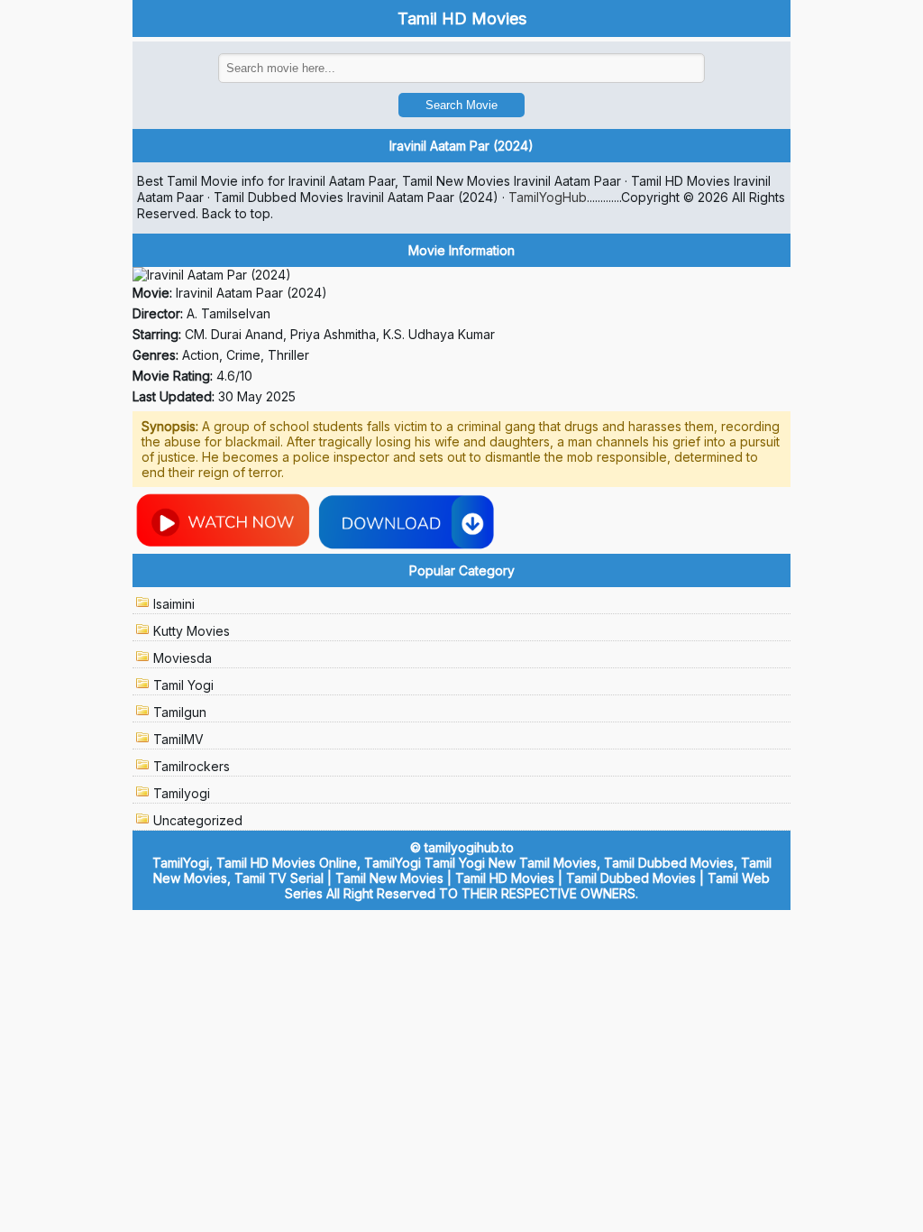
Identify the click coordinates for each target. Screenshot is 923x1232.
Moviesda (182, 658)
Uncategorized (197, 820)
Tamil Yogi (183, 685)
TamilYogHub (547, 197)
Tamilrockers (191, 766)
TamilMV (178, 739)
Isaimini (174, 603)
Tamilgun (179, 712)
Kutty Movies (191, 631)
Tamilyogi (181, 793)
